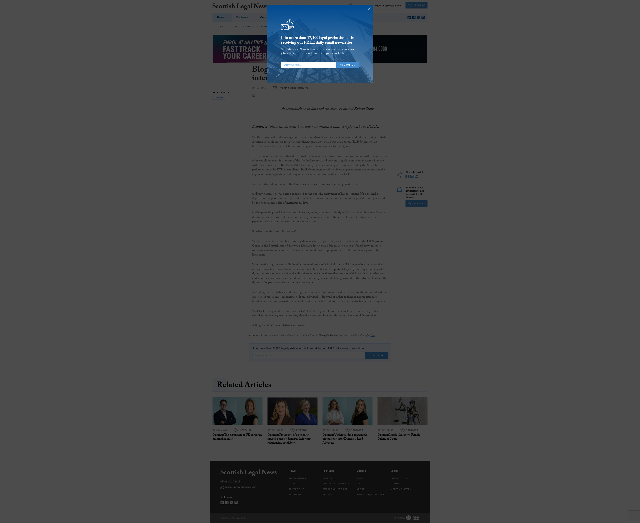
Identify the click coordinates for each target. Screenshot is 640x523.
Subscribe (347, 64)
